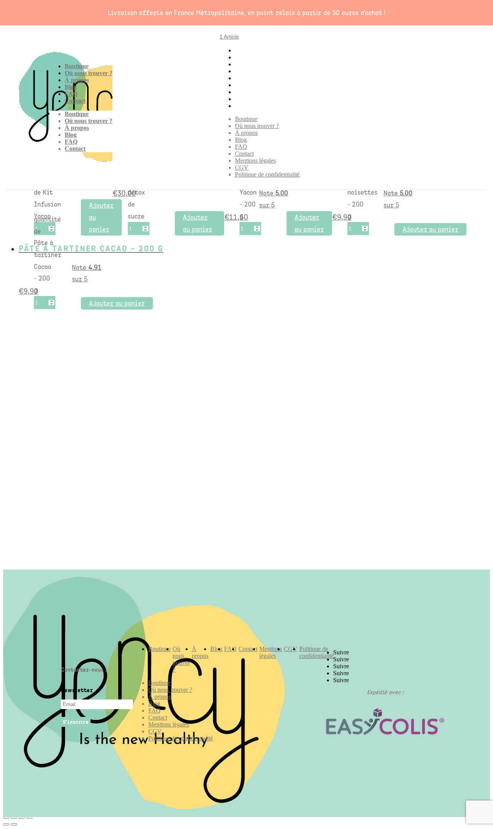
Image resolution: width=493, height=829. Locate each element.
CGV (241, 167)
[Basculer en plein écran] (21, 817)
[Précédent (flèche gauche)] (6, 824)
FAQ (71, 94)
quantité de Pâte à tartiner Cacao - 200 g (47, 254)
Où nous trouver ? (88, 73)
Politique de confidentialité (267, 174)
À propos (77, 80)
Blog (71, 87)
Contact (75, 101)
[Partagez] (14, 817)
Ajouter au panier (101, 217)
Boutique (77, 66)
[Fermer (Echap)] (6, 817)
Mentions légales (255, 160)
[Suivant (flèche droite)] (14, 824)
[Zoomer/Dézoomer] (29, 817)
